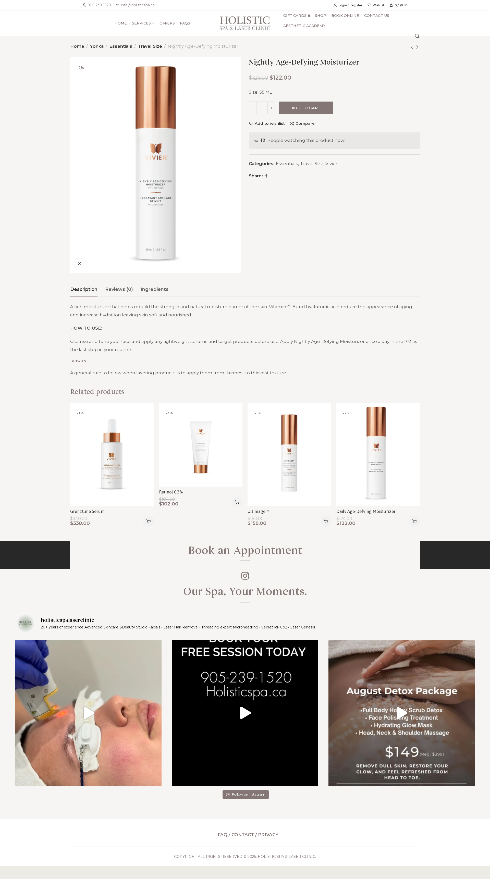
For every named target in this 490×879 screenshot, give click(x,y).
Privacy (268, 834)
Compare (305, 123)
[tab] (83, 289)
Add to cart (306, 107)
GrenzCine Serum (87, 511)
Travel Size (150, 46)
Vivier (331, 163)
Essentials (120, 46)
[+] (271, 108)
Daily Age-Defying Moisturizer (366, 511)
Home (77, 46)
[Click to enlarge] (79, 263)
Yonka (97, 46)
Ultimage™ (258, 511)
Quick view (144, 437)
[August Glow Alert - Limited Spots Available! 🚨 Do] (401, 713)
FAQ (223, 834)
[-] (252, 108)
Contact (242, 834)
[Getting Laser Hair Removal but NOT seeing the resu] (245, 713)
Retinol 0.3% (171, 491)
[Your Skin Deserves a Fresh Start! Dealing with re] (88, 713)
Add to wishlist (270, 123)
